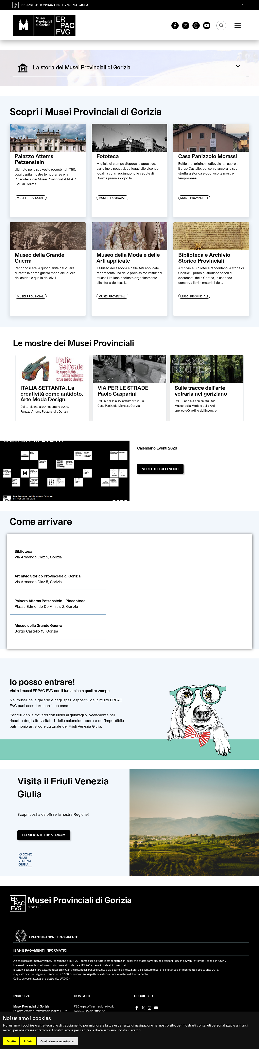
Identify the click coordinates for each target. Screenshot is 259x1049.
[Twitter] (184, 25)
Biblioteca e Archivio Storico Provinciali (204, 257)
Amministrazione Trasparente (53, 937)
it (240, 5)
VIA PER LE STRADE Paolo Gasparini (123, 390)
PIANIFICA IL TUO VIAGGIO (43, 835)
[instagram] (194, 25)
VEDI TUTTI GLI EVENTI (160, 469)
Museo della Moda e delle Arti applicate (128, 257)
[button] (58, 554)
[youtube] (205, 25)
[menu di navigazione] (237, 25)
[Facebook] (173, 25)
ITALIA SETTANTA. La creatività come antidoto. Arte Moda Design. (51, 393)
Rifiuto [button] (28, 1041)
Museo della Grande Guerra (39, 257)
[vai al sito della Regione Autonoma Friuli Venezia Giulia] (52, 5)
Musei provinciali (31, 197)
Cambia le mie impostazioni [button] (57, 1041)
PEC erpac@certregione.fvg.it (94, 1006)
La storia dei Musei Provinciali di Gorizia (91, 66)
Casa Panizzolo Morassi (207, 156)
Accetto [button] (11, 1041)
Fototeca (108, 156)
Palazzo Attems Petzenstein (34, 159)
